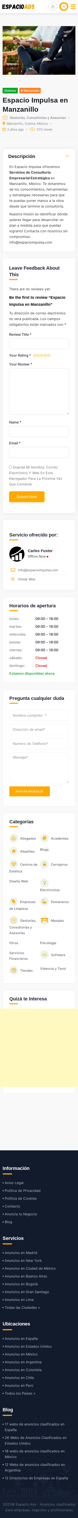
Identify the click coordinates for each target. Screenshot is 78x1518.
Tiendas (26, 970)
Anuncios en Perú (19, 1385)
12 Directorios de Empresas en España (36, 1478)
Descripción (21, 156)
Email (15, 443)
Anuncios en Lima (19, 1299)
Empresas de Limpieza (22, 905)
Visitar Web (26, 579)
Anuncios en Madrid (21, 1253)
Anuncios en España (21, 1338)
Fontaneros (60, 902)
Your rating (20, 355)
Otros (13, 943)
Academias (59, 838)
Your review (20, 364)
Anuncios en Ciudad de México (30, 1268)
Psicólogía (48, 943)
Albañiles (27, 851)
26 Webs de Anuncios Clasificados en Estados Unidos (36, 1440)
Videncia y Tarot (53, 969)
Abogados (28, 838)
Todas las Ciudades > (22, 1307)
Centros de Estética (23, 867)
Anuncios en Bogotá (21, 1284)
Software (58, 955)
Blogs (44, 849)
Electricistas (50, 890)
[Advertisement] (39, 1048)
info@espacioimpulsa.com (38, 570)
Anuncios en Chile (19, 1377)
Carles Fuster (40, 551)
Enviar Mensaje (29, 791)
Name (15, 422)
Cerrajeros (59, 864)
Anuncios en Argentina (23, 1362)
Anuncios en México (21, 1354)
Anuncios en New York (23, 1260)
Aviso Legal (14, 1183)
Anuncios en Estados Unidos (28, 1346)
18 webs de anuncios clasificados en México (35, 1454)
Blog (8, 1222)
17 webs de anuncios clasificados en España (34, 1427)
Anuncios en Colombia (23, 1370)
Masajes (57, 920)
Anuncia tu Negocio (21, 1214)
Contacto (12, 1206)
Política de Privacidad (23, 1190)
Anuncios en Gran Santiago (27, 1292)
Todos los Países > (20, 1393)
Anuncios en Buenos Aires (26, 1276)
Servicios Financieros (18, 956)
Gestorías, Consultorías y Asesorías (38, 118)
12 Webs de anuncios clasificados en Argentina (35, 1467)
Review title (20, 334)
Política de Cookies (21, 1198)
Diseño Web (18, 881)
